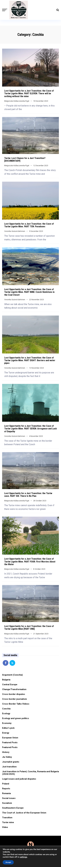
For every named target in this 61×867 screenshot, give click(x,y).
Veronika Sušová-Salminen (14, 231)
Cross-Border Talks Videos (15, 704)
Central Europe (9, 684)
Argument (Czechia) (12, 675)
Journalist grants (10, 762)
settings (23, 857)
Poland (5, 783)
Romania (6, 793)
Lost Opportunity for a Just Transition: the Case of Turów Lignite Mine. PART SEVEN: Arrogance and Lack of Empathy (30, 429)
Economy (6, 723)
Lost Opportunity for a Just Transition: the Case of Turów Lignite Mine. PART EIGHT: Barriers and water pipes (29, 360)
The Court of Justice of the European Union (24, 812)
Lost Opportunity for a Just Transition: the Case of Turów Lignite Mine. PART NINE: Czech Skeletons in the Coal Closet (29, 292)
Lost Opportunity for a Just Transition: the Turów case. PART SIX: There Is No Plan (28, 494)
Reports (6, 788)
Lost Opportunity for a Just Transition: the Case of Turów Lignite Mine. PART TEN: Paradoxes (29, 225)
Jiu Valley (7, 757)
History (5, 752)
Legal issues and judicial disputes (19, 779)
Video (5, 827)
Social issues (8, 798)
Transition (7, 817)
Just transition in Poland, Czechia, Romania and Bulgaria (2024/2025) (30, 772)
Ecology (6, 713)
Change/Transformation (14, 689)
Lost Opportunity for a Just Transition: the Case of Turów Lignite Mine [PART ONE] (29, 627)
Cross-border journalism (14, 699)
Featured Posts (9, 742)
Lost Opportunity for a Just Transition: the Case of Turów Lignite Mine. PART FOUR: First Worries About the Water (29, 561)
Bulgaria (6, 679)
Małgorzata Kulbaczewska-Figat (16, 101)
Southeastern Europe (13, 808)
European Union (10, 737)
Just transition (9, 766)
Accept (8, 862)
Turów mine (8, 822)
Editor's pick (8, 728)
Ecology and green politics (15, 718)
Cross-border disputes (13, 694)
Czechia (6, 708)
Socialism (7, 803)
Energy (5, 733)
